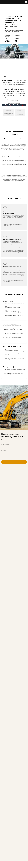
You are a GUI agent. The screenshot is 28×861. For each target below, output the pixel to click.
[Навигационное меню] (26, 2)
